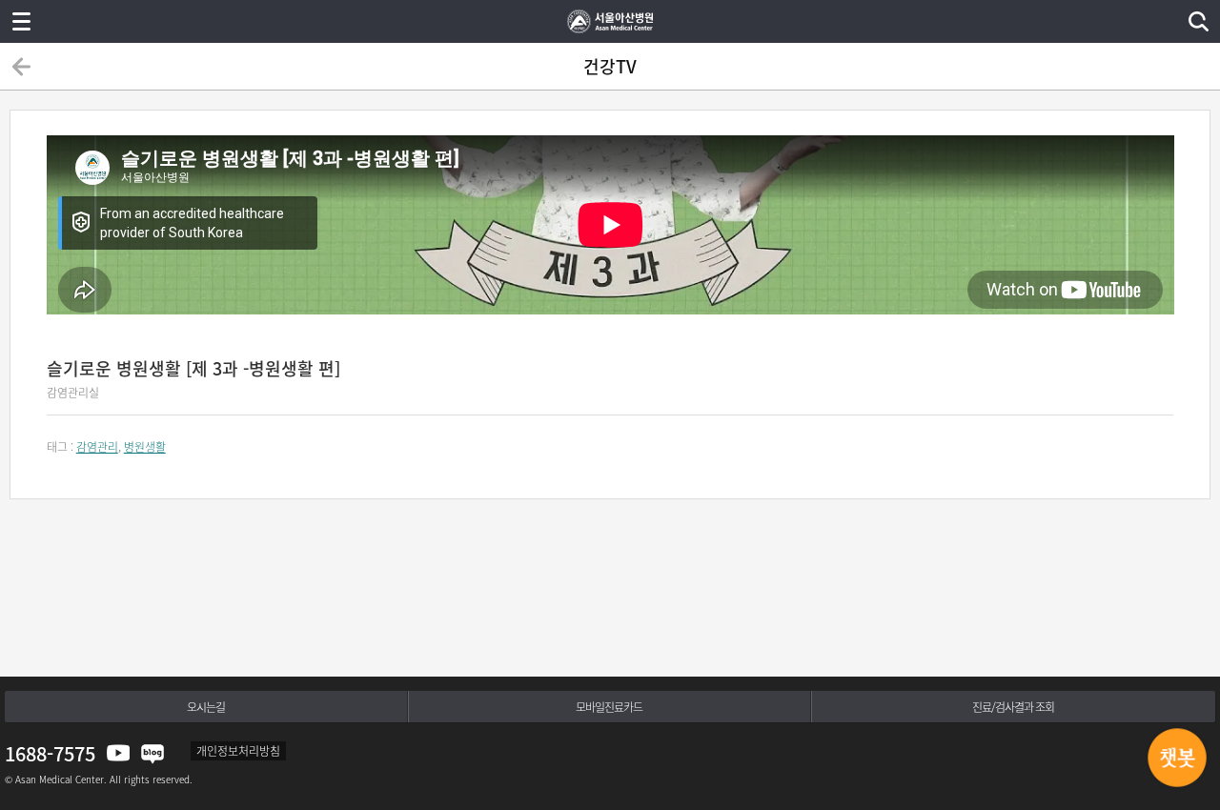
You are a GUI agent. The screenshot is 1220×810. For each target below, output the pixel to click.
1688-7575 (50, 753)
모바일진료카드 (609, 707)
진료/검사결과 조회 (1013, 707)
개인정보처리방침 (238, 750)
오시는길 (206, 707)
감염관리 (97, 447)
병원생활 (145, 447)
